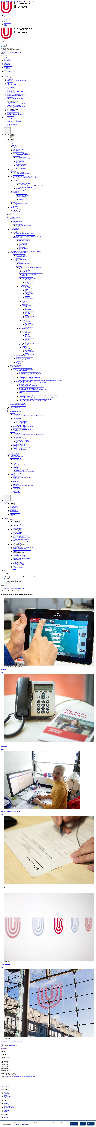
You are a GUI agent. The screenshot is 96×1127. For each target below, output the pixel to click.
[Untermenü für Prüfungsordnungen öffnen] (22, 224)
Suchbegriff (3, 45)
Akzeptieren (91, 1123)
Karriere (8, 122)
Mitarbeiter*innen (8, 66)
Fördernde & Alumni (9, 1109)
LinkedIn (6, 1120)
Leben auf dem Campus (12, 120)
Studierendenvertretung (12, 92)
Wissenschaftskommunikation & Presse (11, 811)
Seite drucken (4, 1048)
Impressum (6, 1092)
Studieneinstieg (10, 87)
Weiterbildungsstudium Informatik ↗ (15, 95)
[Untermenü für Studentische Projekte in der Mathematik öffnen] (32, 369)
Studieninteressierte (8, 62)
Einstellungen (74, 1123)
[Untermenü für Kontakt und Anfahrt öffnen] (20, 209)
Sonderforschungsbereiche (13, 112)
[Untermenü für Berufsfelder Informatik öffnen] (27, 194)
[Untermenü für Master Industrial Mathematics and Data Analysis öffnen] (42, 273)
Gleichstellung (10, 82)
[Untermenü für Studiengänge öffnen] (22, 266)
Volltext (4, 46)
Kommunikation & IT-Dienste (14, 121)
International (10, 97)
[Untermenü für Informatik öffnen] (15, 432)
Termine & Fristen (11, 90)
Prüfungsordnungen (11, 88)
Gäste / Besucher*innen (9, 71)
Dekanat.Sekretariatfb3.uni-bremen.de (19, 1076)
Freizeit (8, 125)
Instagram (6, 1118)
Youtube (6, 1117)
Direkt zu (6, 76)
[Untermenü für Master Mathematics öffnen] (28, 269)
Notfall (5, 1095)
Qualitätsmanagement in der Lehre (15, 98)
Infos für (6, 57)
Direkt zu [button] (6, 518)
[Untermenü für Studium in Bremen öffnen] (22, 232)
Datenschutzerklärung (19, 1124)
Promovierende (7, 60)
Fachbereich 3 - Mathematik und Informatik (11, 52)
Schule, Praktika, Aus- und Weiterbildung (16, 80)
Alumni (5, 70)
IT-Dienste (3, 669)
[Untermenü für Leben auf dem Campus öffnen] (21, 458)
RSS (2, 1046)
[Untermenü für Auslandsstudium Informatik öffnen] (29, 239)
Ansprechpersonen (5, 1086)
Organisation (10, 79)
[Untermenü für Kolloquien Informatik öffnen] (23, 172)
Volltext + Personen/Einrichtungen (10, 49)
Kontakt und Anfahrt (11, 84)
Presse (5, 1111)
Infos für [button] (6, 502)
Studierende (6, 59)
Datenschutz (6, 1093)
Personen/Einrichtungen (8, 48)
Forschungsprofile (11, 102)
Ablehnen (82, 1123)
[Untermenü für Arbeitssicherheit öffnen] (18, 480)
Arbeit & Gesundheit (11, 124)
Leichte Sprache (7, 1096)
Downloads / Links (11, 118)
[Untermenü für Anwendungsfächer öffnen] (31, 349)
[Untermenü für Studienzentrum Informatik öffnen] (25, 254)
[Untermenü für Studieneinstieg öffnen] (17, 220)
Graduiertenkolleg (11, 107)
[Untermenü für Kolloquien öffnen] (15, 171)
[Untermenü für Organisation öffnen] (16, 145)
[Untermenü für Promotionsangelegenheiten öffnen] (26, 153)
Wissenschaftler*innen (9, 67)
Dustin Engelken (13, 1045)
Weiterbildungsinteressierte (10, 1107)
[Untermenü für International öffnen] (16, 231)
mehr (2, 672)
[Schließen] (7, 216)
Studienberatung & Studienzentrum (15, 91)
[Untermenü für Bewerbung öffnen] (21, 262)
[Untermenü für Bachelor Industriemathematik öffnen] (33, 277)
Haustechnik (4, 746)
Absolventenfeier (11, 99)
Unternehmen (7, 68)
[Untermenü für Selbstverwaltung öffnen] (21, 156)
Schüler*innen (7, 63)
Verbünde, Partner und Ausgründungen (16, 114)
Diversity (9, 83)
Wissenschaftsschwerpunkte (13, 105)
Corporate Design (5, 964)
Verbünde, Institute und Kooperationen (16, 106)
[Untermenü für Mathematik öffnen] (15, 413)
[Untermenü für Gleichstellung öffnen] (17, 202)
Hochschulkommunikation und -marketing (11, 1041)
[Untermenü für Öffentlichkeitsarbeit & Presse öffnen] (27, 469)
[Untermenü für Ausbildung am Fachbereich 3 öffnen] (30, 183)
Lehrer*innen (7, 64)
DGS (5, 1097)
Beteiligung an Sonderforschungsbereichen (17, 103)
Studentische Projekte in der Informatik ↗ (16, 94)
